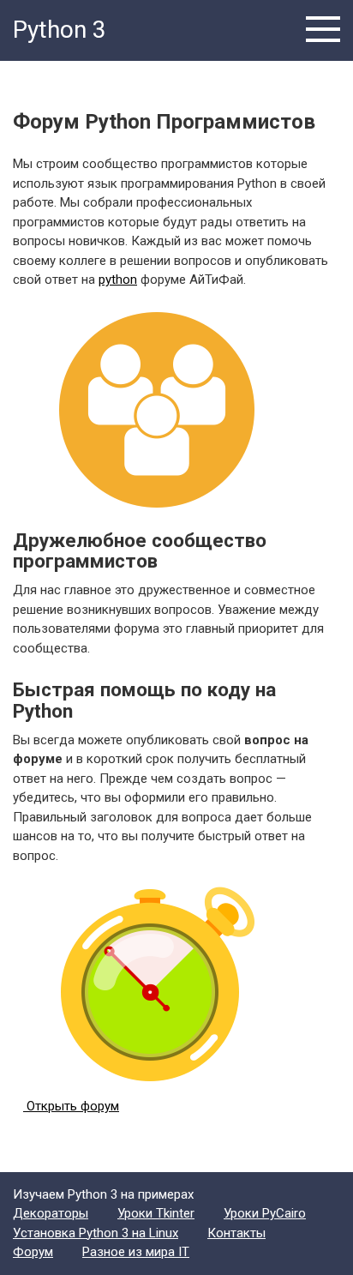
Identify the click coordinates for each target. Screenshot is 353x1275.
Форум (33, 1252)
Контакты (236, 1233)
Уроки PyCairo (265, 1213)
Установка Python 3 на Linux (95, 1233)
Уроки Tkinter (155, 1213)
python (118, 279)
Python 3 (59, 29)
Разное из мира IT (135, 1252)
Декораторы (50, 1213)
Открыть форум (71, 1106)
